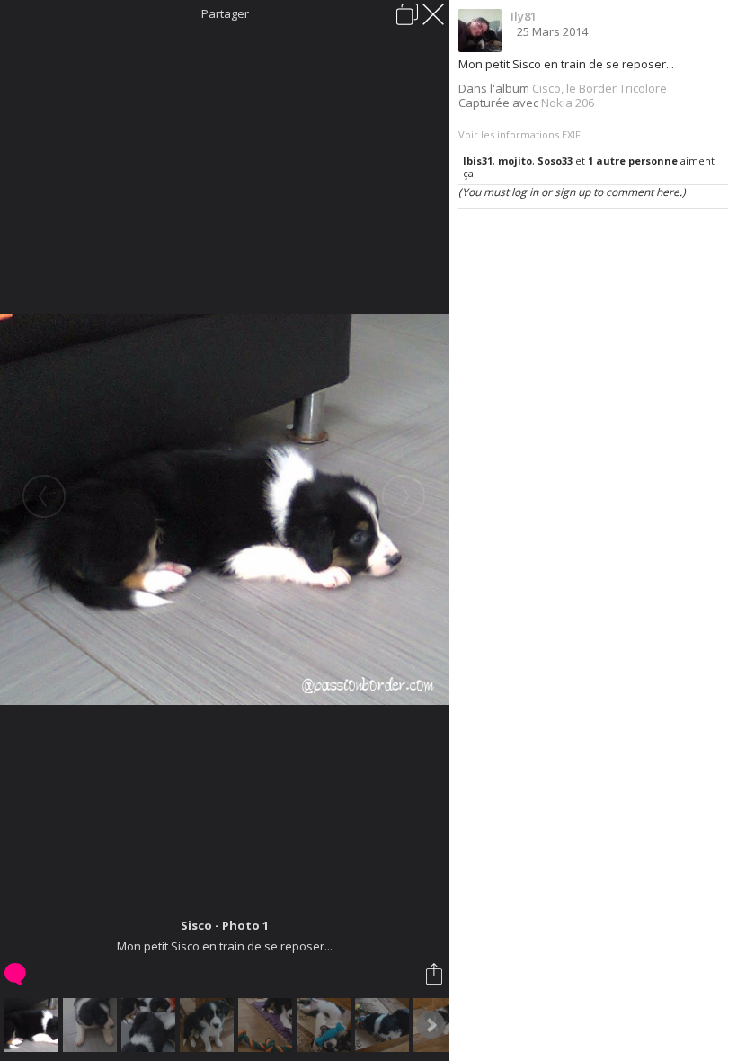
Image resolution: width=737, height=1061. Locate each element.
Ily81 (524, 16)
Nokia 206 (567, 102)
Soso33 (555, 160)
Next (430, 1025)
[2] (92, 1025)
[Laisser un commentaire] (16, 973)
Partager (225, 13)
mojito (515, 160)
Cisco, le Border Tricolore (599, 88)
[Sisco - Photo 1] (33, 1025)
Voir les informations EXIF (519, 134)
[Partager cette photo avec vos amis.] (435, 973)
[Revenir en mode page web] (407, 14)
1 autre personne (633, 160)
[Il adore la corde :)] (267, 1025)
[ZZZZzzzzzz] (384, 1025)
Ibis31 (478, 160)
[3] (150, 1025)
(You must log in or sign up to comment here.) (572, 192)
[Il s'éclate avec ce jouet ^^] (326, 1025)
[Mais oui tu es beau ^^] (209, 1025)
